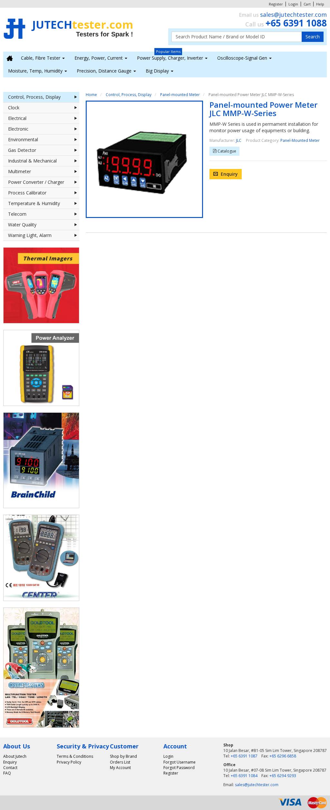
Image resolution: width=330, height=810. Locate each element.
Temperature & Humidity (34, 203)
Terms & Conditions (75, 756)
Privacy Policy (69, 762)
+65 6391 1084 (244, 775)
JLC (238, 140)
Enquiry (228, 174)
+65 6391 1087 (244, 756)
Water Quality (22, 225)
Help (320, 4)
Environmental (23, 139)
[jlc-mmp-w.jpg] (144, 159)
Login (293, 4)
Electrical (17, 118)
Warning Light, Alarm (30, 235)
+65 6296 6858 (282, 756)
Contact (10, 767)
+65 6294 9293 (282, 775)
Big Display (158, 71)
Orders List (120, 762)
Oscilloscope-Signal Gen (242, 58)
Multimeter (19, 171)
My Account (120, 767)
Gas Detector (22, 150)
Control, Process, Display (34, 97)
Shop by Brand (123, 756)
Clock (13, 107)
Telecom (17, 214)
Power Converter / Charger (36, 182)
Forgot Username (179, 762)
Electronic (18, 129)
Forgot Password (179, 767)
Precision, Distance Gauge (105, 71)
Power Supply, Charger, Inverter (170, 58)
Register (276, 4)
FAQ (7, 773)
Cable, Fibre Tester (41, 58)
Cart (307, 4)
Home (91, 94)
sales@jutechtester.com (293, 14)
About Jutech (14, 756)
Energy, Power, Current (99, 58)
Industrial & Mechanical (32, 161)
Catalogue (226, 151)
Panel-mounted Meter (180, 94)
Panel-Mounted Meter (300, 140)
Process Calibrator (27, 193)
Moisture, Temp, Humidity (36, 71)
